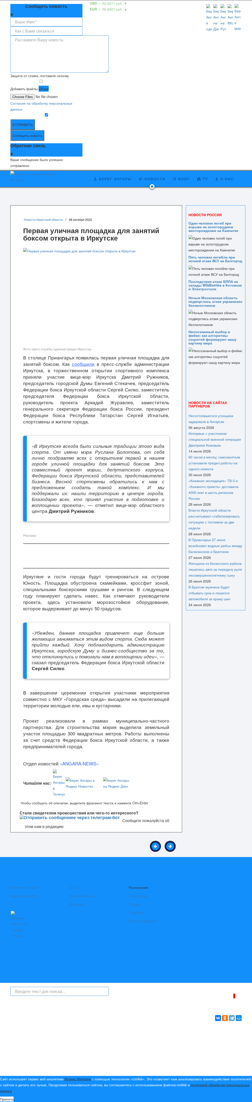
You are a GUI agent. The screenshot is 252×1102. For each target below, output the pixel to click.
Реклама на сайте (23, 887)
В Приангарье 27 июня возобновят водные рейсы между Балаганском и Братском (215, 545)
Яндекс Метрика (77, 1078)
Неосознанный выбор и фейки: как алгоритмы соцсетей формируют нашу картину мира (212, 337)
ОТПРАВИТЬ (22, 124)
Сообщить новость (27, 135)
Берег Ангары (114, 178)
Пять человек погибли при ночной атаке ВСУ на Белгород (215, 259)
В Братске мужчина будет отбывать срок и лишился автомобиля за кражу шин (209, 592)
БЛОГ (183, 178)
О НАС (226, 178)
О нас (74, 887)
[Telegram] (232, 1018)
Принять (7, 1099)
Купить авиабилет (143, 920)
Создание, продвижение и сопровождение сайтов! (201, 1049)
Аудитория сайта (23, 895)
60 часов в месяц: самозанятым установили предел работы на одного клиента (214, 462)
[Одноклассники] (225, 1018)
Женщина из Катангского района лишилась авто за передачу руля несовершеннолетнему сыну (215, 569)
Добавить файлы (24, 88)
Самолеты (137, 912)
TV (204, 178)
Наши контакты (81, 895)
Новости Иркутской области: (43, 219)
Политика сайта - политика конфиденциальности (46, 1066)
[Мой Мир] (239, 1018)
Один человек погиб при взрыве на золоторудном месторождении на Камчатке (213, 227)
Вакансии (76, 904)
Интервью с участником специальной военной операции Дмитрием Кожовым (215, 439)
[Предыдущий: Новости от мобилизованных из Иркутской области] (155, 846)
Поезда (135, 904)
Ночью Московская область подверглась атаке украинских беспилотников (215, 301)
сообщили (83, 364)
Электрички (138, 895)
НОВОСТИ (154, 178)
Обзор (44, 88)
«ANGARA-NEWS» (79, 763)
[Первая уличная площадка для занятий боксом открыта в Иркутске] (96, 296)
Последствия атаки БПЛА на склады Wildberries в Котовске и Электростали (215, 285)
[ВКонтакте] (218, 1018)
